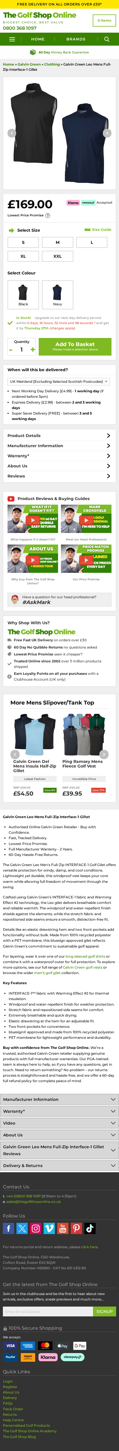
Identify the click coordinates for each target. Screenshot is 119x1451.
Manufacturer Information (35, 445)
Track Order (13, 1409)
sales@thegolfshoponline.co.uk (34, 1201)
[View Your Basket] (104, 20)
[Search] (107, 39)
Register (10, 1387)
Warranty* (18, 455)
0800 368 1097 (20, 28)
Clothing (52, 64)
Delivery (10, 1398)
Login (8, 1381)
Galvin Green (29, 64)
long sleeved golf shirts (85, 956)
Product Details (24, 435)
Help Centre (13, 1420)
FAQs (7, 1403)
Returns (10, 1414)
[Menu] (12, 39)
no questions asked (55, 647)
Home (38, 39)
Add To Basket (75, 344)
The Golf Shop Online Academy (30, 1431)
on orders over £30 (50, 640)
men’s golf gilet (47, 973)
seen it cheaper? (48, 654)
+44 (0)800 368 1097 (23, 1196)
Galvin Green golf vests (82, 967)
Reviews (16, 476)
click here (89, 1247)
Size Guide (101, 229)
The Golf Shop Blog (19, 1437)
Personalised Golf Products (26, 1425)
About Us (17, 466)
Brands (75, 39)
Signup (104, 1311)
